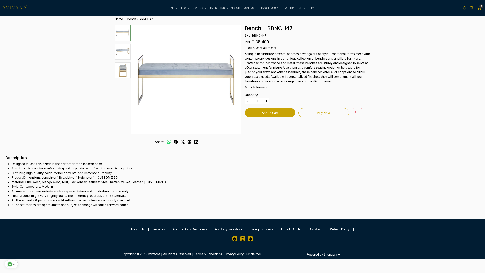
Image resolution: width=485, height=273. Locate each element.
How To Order (291, 229)
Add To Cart (270, 113)
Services (159, 229)
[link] (464, 7)
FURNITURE (198, 7)
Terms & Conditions (208, 254)
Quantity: (251, 95)
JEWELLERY (288, 7)
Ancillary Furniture (228, 229)
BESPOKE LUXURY (269, 7)
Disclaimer (253, 254)
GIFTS (302, 7)
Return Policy (340, 229)
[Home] (14, 8)
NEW (312, 7)
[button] (472, 8)
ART (173, 7)
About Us (138, 229)
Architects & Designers (190, 229)
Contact (316, 229)
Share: (159, 142)
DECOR (183, 7)
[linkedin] (196, 141)
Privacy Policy (234, 254)
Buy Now (323, 113)
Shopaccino (332, 254)
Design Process (261, 229)
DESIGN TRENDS (217, 7)
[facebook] (175, 141)
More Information (257, 87)
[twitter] (182, 141)
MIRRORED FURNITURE (243, 7)
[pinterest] (189, 141)
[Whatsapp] (169, 141)
